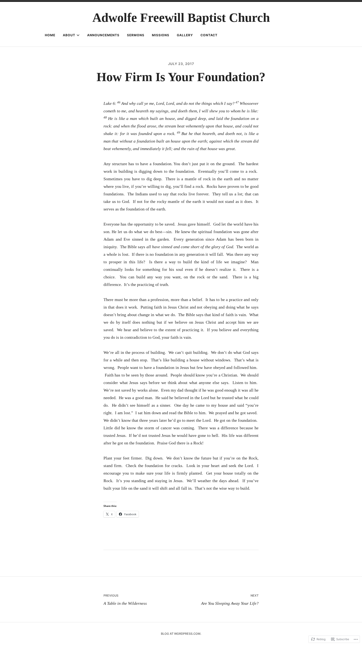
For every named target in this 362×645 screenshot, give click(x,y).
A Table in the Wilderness (125, 599)
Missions (160, 35)
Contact (208, 35)
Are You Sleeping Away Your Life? (230, 599)
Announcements (103, 35)
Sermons (135, 35)
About (69, 35)
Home (50, 35)
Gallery (185, 35)
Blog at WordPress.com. (181, 633)
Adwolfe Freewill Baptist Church (181, 18)
